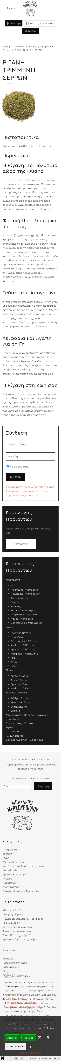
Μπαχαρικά (9, 849)
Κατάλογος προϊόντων (42, 23)
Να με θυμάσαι (19, 466)
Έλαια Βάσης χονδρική (16, 935)
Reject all (28, 1038)
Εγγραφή (16, 23)
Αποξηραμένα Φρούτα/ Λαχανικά (23, 866)
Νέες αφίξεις (10, 966)
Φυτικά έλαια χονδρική (16, 930)
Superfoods (9, 870)
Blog (5, 971)
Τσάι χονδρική (11, 922)
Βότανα (7, 853)
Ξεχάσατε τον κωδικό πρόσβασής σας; (30, 486)
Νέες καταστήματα (14, 962)
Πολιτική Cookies (30, 1052)
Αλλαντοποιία (11, 886)
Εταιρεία (8, 958)
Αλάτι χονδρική (11, 910)
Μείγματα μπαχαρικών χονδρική (22, 918)
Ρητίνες (7, 878)
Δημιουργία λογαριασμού (22, 495)
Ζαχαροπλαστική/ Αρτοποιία (20, 891)
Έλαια (6, 857)
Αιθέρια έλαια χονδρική (17, 926)
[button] (9, 8)
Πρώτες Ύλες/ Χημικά (15, 874)
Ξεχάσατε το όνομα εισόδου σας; (27, 491)
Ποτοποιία (9, 882)
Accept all (12, 1038)
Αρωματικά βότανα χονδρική (20, 939)
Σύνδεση (32, 31)
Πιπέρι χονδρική (12, 914)
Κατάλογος (21, 543)
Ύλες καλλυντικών (13, 862)
